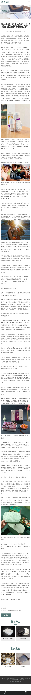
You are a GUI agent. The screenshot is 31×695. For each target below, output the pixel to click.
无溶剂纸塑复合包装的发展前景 (13, 610)
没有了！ (7, 608)
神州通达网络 (18, 681)
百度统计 (18, 680)
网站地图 (22, 680)
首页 (5, 693)
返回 (7, 615)
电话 (15, 693)
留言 (26, 693)
